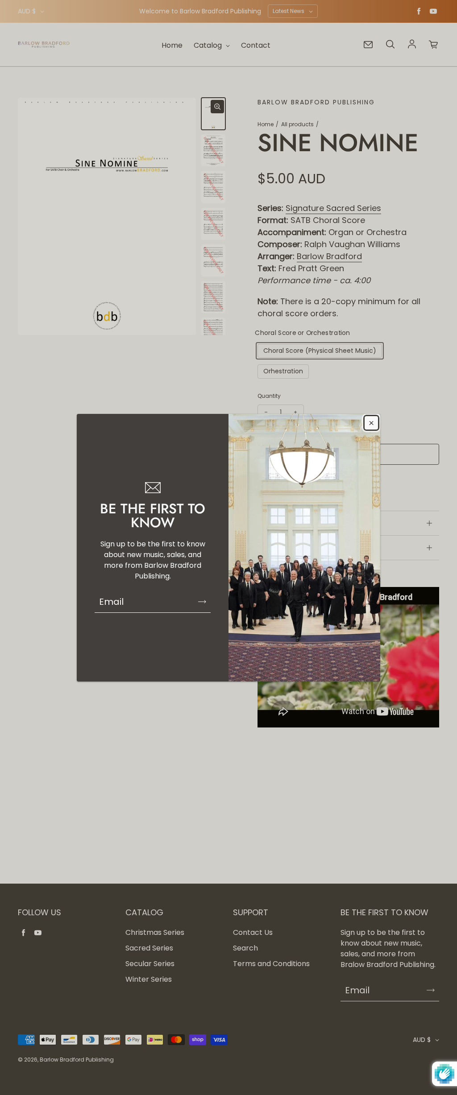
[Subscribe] (202, 602)
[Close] (371, 423)
